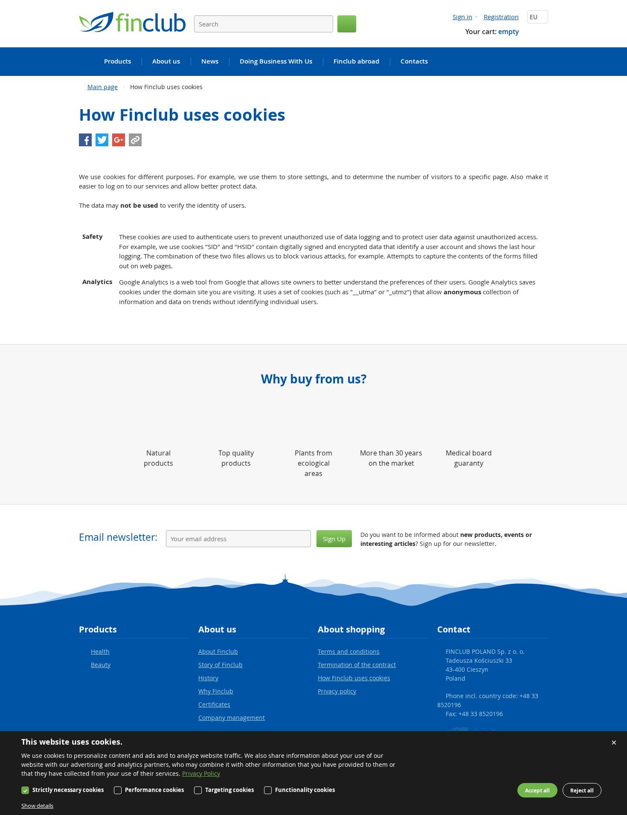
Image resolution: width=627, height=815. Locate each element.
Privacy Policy (201, 773)
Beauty (100, 665)
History (208, 678)
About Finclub (218, 651)
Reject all (582, 790)
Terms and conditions (349, 651)
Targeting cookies (229, 790)
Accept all (537, 790)
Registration (501, 16)
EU (534, 17)
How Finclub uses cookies (354, 678)
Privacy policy (337, 691)
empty (508, 31)
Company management (231, 717)
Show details (37, 805)
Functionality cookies (305, 790)
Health (100, 651)
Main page (102, 87)
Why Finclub (215, 691)
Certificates (214, 704)
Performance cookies (154, 790)
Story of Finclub (220, 665)
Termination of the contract (357, 665)
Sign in (462, 16)
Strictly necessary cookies (68, 790)
